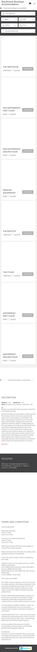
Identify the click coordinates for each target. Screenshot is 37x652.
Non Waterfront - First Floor (12, 109)
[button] (27, 69)
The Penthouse (11, 67)
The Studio (8, 272)
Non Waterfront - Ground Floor (12, 150)
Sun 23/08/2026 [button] (10, 13)
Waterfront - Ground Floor (10, 355)
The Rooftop (9, 231)
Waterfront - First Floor (10, 314)
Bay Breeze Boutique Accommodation (13, 3)
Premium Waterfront (9, 191)
